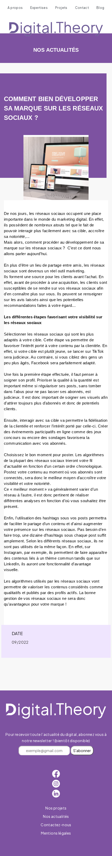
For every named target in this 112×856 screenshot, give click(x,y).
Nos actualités (56, 816)
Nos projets (55, 808)
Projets (61, 8)
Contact (82, 8)
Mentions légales (56, 833)
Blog (100, 8)
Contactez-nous (56, 824)
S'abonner (82, 750)
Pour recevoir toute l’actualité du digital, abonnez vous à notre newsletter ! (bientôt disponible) (56, 742)
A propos (15, 8)
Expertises (39, 8)
